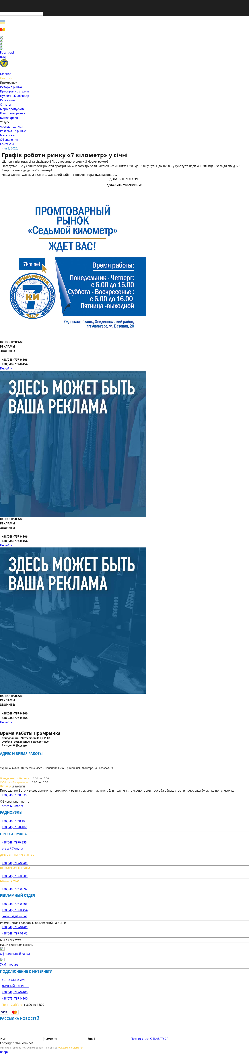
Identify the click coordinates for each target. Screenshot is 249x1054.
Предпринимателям (14, 91)
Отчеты (5, 105)
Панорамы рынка (12, 113)
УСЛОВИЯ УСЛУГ (13, 980)
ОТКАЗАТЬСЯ (159, 1039)
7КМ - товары (9, 964)
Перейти (6, 368)
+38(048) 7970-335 (14, 795)
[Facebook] (124, 37)
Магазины (7, 135)
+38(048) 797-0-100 (15, 992)
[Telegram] (124, 48)
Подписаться (140, 1039)
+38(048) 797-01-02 (15, 933)
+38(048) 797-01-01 (15, 927)
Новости (6, 78)
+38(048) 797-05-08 (15, 863)
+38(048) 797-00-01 (15, 876)
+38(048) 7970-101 (14, 821)
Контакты (7, 144)
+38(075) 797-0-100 (15, 998)
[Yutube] (124, 45)
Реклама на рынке (13, 131)
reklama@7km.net (14, 916)
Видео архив (9, 118)
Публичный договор (14, 96)
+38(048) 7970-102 (14, 827)
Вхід (3, 57)
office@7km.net (12, 806)
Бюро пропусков (12, 109)
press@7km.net (12, 849)
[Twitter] (124, 42)
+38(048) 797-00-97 (15, 889)
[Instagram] (124, 40)
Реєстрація (7, 52)
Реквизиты (7, 100)
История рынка (11, 87)
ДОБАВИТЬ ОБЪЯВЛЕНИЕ (124, 185)
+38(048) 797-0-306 (15, 904)
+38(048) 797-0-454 (15, 910)
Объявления (9, 140)
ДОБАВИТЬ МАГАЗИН (124, 179)
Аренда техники (11, 126)
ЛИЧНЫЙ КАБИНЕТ (15, 986)
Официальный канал (15, 954)
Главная (5, 74)
